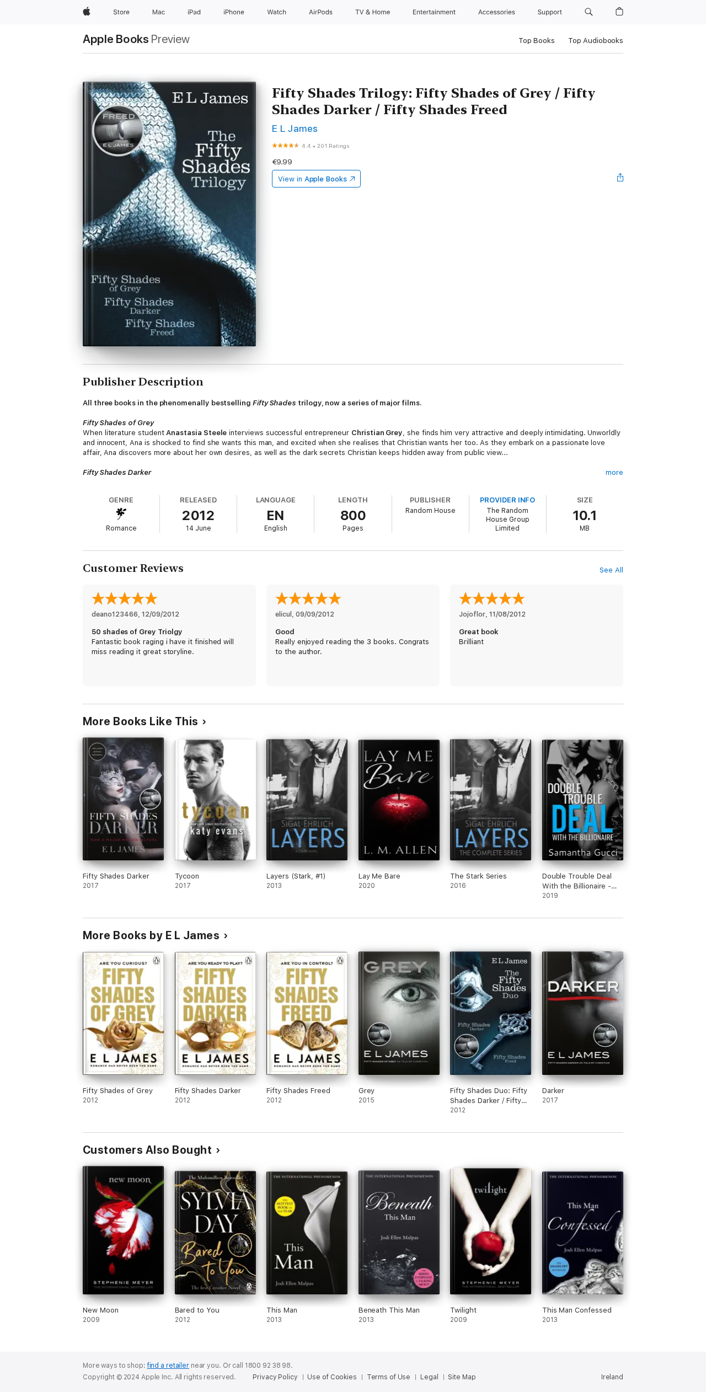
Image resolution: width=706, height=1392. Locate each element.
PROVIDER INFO (507, 500)
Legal (429, 1377)
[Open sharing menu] (620, 178)
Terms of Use (389, 1377)
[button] (588, 12)
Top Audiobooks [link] (595, 40)
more (614, 472)
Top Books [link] (536, 40)
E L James (295, 128)
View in (312, 179)
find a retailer (168, 1365)
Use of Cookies (331, 1377)
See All (611, 570)
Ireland (612, 1377)
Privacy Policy (275, 1377)
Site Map (461, 1377)
